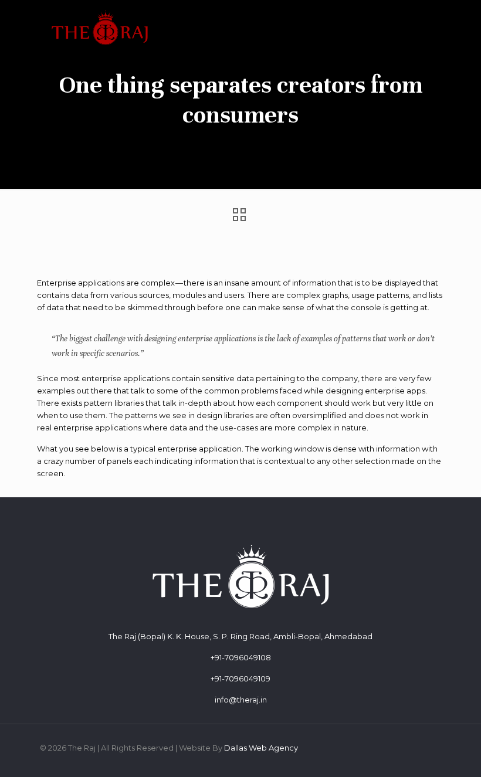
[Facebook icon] (407, 747)
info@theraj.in (241, 699)
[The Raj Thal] (100, 26)
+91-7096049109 (240, 678)
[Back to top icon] (424, 753)
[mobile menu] (422, 26)
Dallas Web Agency (261, 747)
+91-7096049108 (241, 657)
